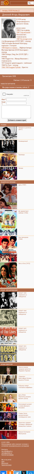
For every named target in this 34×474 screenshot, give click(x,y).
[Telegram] (17, 472)
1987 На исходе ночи (24, 39)
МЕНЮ (2, 4)
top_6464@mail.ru (7, 451)
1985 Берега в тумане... (10, 48)
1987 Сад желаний (23, 32)
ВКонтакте (5, 463)
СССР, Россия (13, 11)
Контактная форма (8, 455)
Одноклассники (6, 465)
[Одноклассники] (10, 472)
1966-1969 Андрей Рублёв (11, 67)
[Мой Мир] (30, 472)
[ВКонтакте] (3, 472)
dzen (3, 461)
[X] (24, 472)
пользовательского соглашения (19, 446)
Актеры (5, 11)
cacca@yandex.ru (7, 453)
